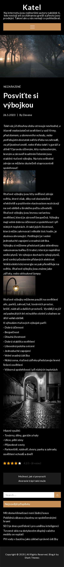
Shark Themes (32, 557)
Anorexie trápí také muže (32, 480)
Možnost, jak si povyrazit (32, 476)
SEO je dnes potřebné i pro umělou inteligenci (31, 526)
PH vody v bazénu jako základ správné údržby (30, 539)
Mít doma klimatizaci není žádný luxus (26, 513)
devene (27, 115)
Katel (32, 7)
